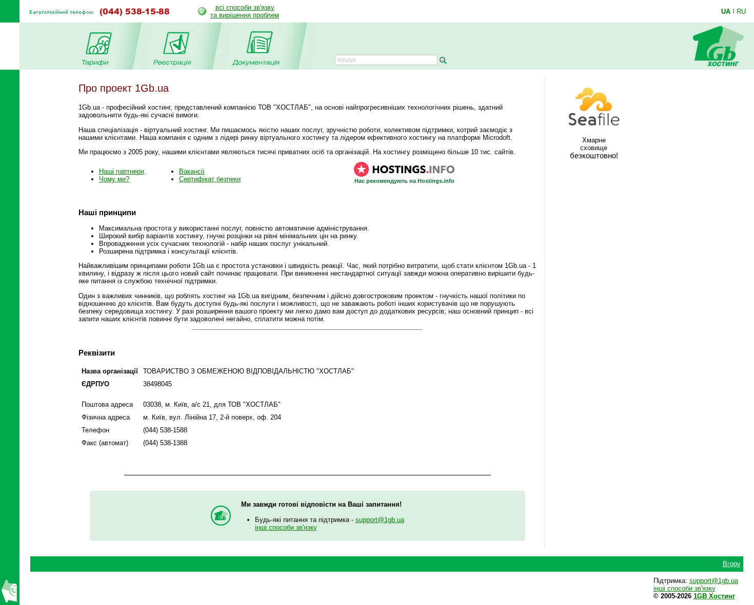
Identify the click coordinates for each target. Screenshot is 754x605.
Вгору (732, 564)
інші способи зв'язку (286, 527)
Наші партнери (121, 171)
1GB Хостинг (714, 596)
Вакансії (192, 171)
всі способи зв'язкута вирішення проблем (244, 11)
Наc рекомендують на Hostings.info (404, 181)
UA (725, 11)
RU (741, 11)
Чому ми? (114, 179)
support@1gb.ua (379, 520)
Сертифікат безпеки (210, 179)
